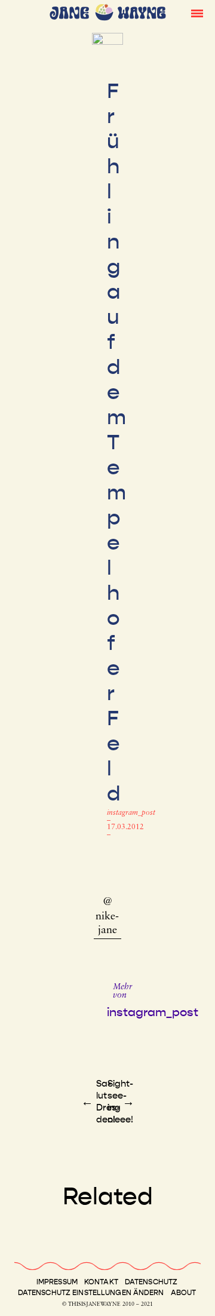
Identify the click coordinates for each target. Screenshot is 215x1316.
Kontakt (101, 1282)
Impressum (57, 1282)
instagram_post (131, 813)
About (183, 1293)
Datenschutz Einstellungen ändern (91, 1293)
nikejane (107, 924)
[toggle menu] (197, 13)
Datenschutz (151, 1282)
